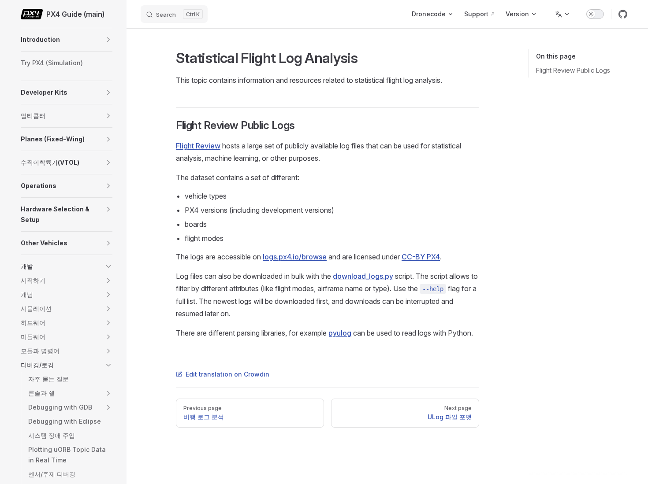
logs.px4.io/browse (295, 256)
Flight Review (198, 145)
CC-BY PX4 (421, 256)
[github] (623, 14)
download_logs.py (363, 276)
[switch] (595, 14)
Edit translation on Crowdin (227, 374)
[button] (108, 40)
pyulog (339, 333)
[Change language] (562, 14)
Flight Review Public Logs (573, 70)
